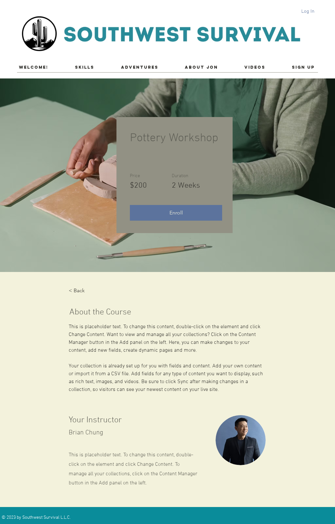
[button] (176, 213)
